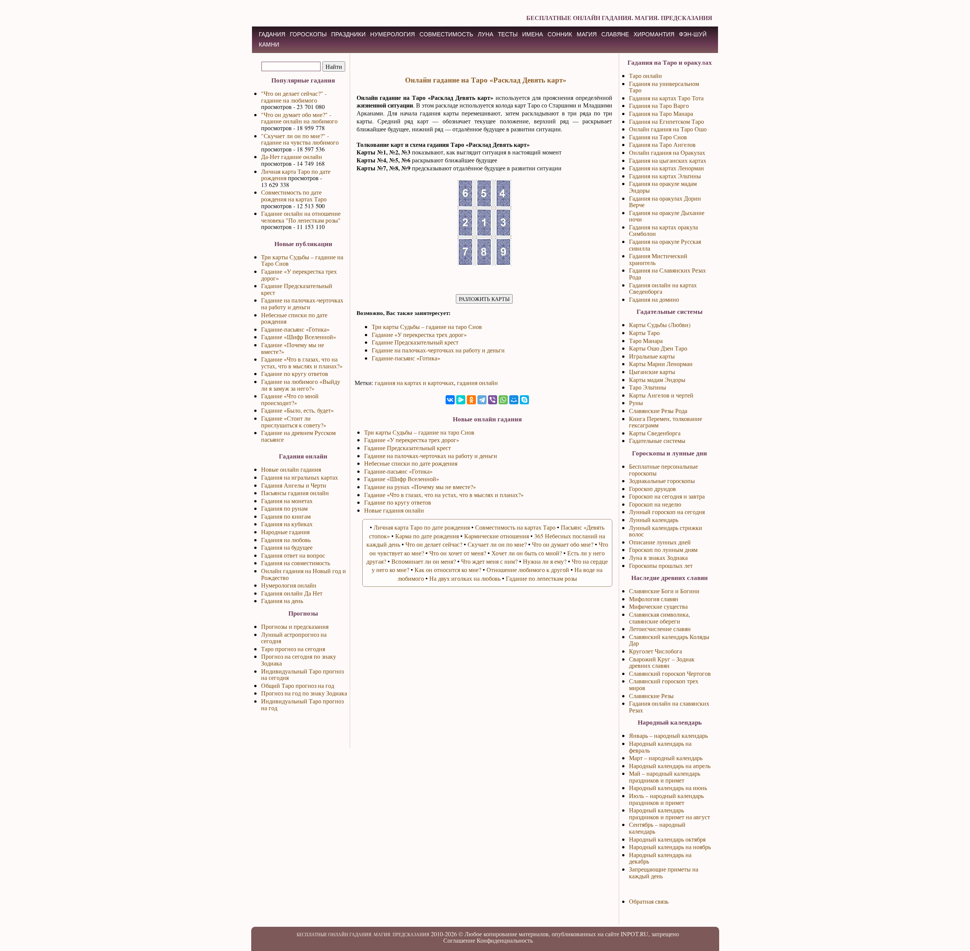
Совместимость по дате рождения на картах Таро (294, 195)
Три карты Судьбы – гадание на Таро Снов (302, 260)
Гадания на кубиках (287, 524)
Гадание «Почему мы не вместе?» (292, 348)
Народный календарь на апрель (669, 766)
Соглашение (459, 940)
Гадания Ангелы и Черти (293, 485)
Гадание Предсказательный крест (296, 289)
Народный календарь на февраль (660, 746)
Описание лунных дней (660, 542)
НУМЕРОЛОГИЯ (392, 34)
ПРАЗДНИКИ (348, 34)
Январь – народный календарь (668, 735)
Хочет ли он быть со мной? (526, 553)
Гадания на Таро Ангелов (662, 144)
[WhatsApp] (503, 399)
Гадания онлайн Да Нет (291, 593)
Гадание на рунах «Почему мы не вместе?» (420, 487)
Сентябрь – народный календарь (657, 827)
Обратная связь (648, 901)
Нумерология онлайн (288, 585)
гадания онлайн (477, 383)
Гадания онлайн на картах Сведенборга (663, 288)
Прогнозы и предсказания (295, 626)
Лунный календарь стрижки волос (665, 531)
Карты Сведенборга (655, 433)
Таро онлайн (645, 76)
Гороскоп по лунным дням (663, 549)
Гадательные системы (657, 440)
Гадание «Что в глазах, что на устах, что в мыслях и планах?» (302, 362)
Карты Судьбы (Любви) (659, 325)
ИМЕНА (532, 34)
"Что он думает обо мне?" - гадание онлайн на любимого (299, 118)
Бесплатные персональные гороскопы (663, 469)
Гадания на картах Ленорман (666, 168)
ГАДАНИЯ (272, 34)
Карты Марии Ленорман (661, 364)
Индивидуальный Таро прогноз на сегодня (302, 674)
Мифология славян (653, 599)
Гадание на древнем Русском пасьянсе (298, 436)
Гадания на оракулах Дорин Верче (665, 201)
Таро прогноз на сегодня (293, 649)
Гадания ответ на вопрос (293, 555)
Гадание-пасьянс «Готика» (295, 329)
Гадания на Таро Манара (661, 113)
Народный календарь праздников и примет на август (669, 813)
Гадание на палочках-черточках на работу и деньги (302, 303)
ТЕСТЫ (508, 34)
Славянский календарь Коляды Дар (669, 640)
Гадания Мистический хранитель (658, 259)
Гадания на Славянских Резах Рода (667, 273)
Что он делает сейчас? (433, 544)
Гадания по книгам (286, 516)
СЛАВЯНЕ (615, 34)
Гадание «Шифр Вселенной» (298, 337)
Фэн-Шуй (693, 34)
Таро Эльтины (647, 387)
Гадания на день (282, 601)
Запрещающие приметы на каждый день (663, 872)
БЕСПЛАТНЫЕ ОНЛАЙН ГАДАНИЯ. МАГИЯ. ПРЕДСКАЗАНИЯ (619, 17)
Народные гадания (285, 532)
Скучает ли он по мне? (497, 544)
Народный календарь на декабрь (660, 858)
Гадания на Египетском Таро (666, 121)
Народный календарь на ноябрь (670, 847)
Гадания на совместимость (295, 563)
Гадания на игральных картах (299, 477)
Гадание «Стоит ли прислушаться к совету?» (293, 421)
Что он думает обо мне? (562, 544)
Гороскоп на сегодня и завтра (667, 496)
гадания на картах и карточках (414, 383)
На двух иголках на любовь (465, 578)
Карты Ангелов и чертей (661, 395)
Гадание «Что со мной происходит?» (290, 399)
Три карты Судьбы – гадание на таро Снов (427, 327)
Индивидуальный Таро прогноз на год (302, 704)
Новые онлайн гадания (291, 469)
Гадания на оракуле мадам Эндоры (663, 186)
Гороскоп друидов (652, 489)
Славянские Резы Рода (658, 411)
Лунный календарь (653, 520)
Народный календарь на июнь (668, 788)
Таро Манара (646, 341)
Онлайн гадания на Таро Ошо (668, 129)
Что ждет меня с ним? (489, 561)
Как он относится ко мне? (448, 570)
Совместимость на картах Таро (515, 527)
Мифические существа (658, 606)
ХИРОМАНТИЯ (654, 34)
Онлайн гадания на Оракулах (667, 152)
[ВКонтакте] (450, 399)
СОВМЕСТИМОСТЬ (446, 34)
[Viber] (492, 399)
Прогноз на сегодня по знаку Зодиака (298, 659)
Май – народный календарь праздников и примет (664, 776)
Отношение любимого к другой (528, 570)
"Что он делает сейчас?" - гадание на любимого (294, 96)
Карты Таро (644, 333)
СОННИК (560, 34)
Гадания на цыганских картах (667, 160)
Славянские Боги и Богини (664, 591)
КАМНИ (269, 44)
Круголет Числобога (655, 651)
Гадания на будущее (287, 547)
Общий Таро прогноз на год (297, 685)
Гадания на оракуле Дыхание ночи (666, 216)
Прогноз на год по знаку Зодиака (304, 693)
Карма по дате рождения (427, 536)
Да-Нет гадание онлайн (291, 157)
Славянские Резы (651, 696)
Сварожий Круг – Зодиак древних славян (662, 662)
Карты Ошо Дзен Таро (658, 348)
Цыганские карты (652, 372)
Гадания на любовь (286, 540)
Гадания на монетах (287, 501)
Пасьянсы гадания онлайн (295, 493)
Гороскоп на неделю (655, 504)
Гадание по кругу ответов (294, 373)
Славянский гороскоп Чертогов (670, 673)
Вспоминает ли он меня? (423, 561)
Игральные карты (652, 356)
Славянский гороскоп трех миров (663, 684)
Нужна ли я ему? (544, 561)
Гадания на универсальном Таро (664, 87)
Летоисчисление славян (660, 629)
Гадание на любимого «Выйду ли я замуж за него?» (300, 384)
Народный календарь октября (667, 839)
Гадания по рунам (284, 508)
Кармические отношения (496, 536)
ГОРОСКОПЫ (308, 34)
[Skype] (524, 399)
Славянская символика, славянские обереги (659, 617)
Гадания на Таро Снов (658, 137)
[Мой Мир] (513, 399)
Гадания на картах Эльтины (665, 176)
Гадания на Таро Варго (659, 105)
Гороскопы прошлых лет (661, 565)
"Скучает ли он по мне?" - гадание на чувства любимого (300, 139)
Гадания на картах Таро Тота (666, 98)
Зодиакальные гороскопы (662, 481)
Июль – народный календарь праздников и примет (666, 799)
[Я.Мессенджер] (460, 399)
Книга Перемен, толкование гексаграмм (665, 422)
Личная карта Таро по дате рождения (295, 174)
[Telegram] (482, 399)
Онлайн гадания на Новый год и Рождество (303, 574)
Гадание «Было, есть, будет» (297, 410)
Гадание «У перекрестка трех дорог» (299, 274)
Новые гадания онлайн (394, 510)
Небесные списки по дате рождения (294, 318)
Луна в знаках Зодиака (658, 557)
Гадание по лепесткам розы (541, 578)
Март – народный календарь (665, 758)
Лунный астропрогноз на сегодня (294, 637)
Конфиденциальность (505, 940)
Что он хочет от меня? (457, 553)
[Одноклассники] (471, 399)
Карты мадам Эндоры (657, 380)
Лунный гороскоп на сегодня (667, 512)
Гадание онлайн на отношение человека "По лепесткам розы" (301, 216)
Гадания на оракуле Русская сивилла (665, 244)
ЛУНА (485, 34)
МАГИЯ (587, 34)
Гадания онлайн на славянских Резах (669, 706)
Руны (636, 403)
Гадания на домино (654, 299)
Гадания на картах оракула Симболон (663, 230)
